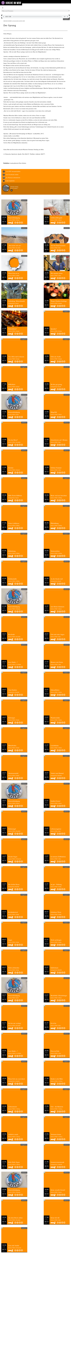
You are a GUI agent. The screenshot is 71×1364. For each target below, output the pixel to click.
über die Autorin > (14, 188)
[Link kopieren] (18, 223)
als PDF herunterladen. (13, 171)
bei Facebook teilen (12, 174)
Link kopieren (10, 181)
